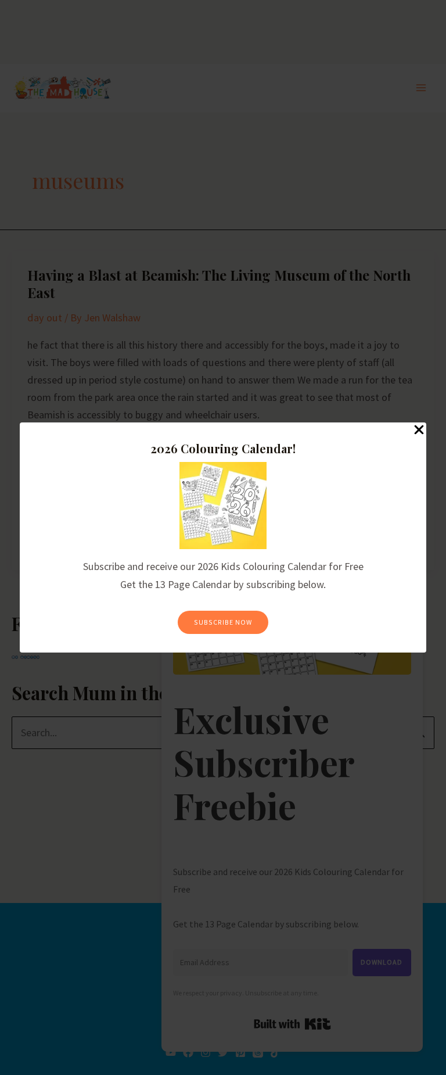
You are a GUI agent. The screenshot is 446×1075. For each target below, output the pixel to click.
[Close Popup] (419, 430)
